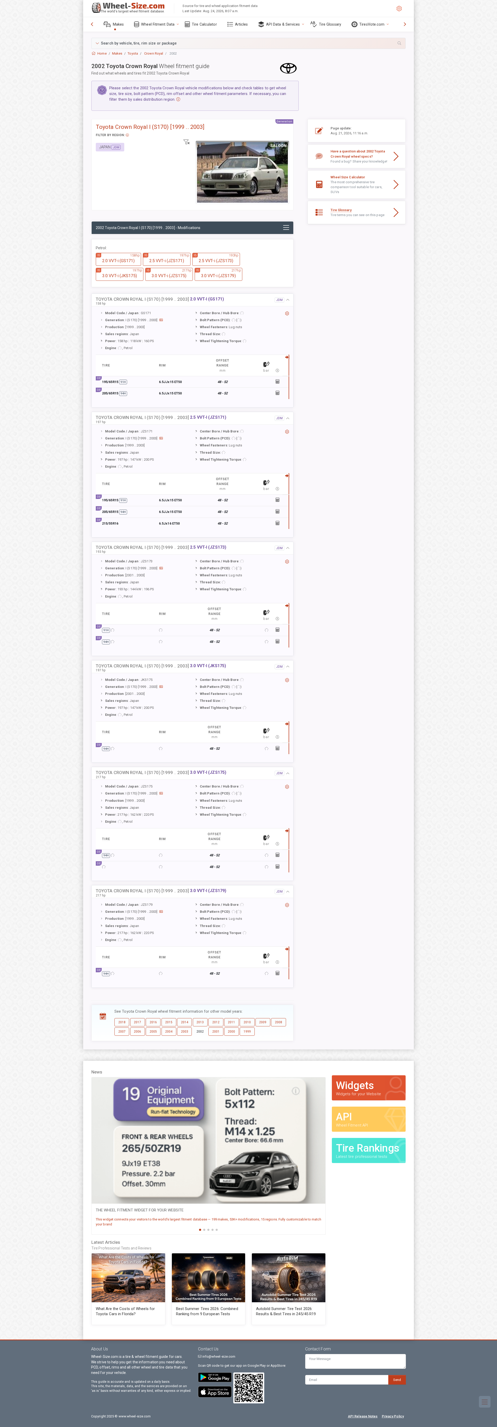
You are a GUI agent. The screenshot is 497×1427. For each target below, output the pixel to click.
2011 (231, 1022)
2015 (168, 1022)
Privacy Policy (393, 1416)
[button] (248, 43)
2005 (153, 1031)
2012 (216, 1022)
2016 (153, 1022)
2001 (216, 1031)
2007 (122, 1031)
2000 (231, 1031)
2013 (200, 1022)
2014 (184, 1022)
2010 (247, 1022)
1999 (247, 1031)
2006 (137, 1031)
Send (397, 1380)
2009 (262, 1022)
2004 (168, 1031)
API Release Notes (363, 1416)
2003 (184, 1031)
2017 (137, 1022)
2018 (122, 1022)
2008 (278, 1022)
